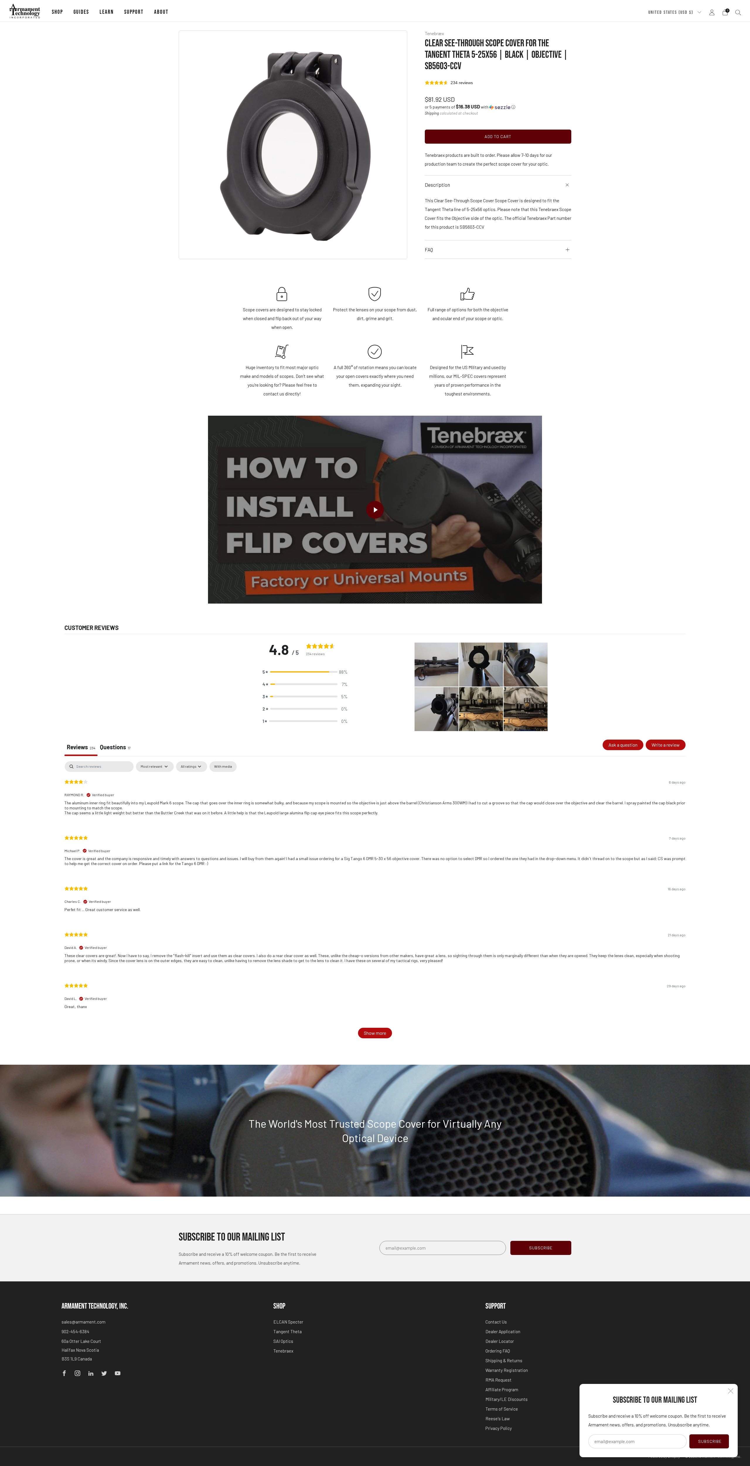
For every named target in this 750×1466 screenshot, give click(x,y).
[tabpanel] (375, 902)
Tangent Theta (287, 1331)
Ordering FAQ (497, 1350)
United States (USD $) (671, 12)
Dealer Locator (499, 1341)
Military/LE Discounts (506, 1399)
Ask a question (623, 745)
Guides (81, 12)
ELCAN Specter (288, 1321)
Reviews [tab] (81, 746)
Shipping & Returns (503, 1360)
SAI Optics (283, 1341)
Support (134, 12)
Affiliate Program (501, 1389)
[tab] (115, 748)
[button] (470, 107)
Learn (107, 12)
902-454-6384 (75, 1331)
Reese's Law (497, 1418)
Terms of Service (501, 1408)
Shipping (432, 113)
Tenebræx (434, 33)
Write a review (666, 745)
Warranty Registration (506, 1370)
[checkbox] (223, 766)
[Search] (738, 12)
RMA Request (498, 1379)
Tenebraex (283, 1350)
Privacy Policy (498, 1428)
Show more (375, 1033)
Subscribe (710, 1441)
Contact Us (496, 1321)
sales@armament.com (83, 1321)
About (161, 12)
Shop (57, 12)
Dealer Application (502, 1331)
